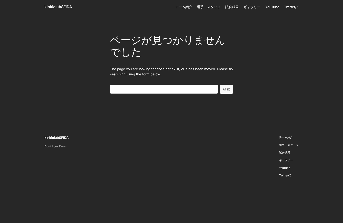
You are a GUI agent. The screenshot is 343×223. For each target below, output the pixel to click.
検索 (226, 89)
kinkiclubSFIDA (58, 6)
